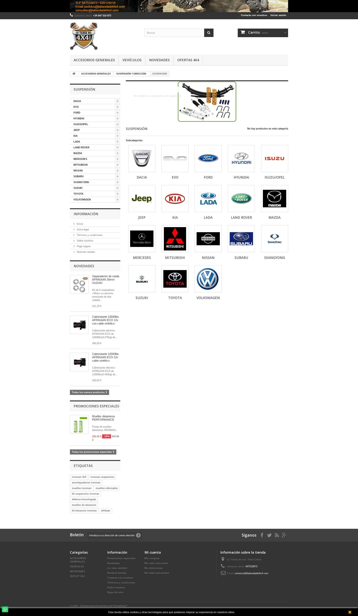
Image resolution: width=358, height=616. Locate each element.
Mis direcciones (154, 568)
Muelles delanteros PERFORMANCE (103, 418)
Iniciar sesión (278, 15)
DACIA (77, 101)
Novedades (159, 60)
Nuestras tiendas (85, 251)
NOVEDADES (77, 571)
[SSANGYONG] (274, 238)
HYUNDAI (78, 118)
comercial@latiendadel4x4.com (251, 573)
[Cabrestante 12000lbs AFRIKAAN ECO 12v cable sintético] (79, 362)
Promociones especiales (96, 406)
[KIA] (175, 198)
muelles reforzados (107, 488)
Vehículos (132, 60)
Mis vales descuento (156, 563)
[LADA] (208, 198)
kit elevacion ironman (84, 510)
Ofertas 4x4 (188, 60)
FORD (76, 112)
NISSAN (78, 170)
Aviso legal (82, 229)
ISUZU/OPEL (80, 124)
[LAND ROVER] (241, 198)
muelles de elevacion (84, 505)
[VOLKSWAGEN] (208, 278)
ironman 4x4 (79, 477)
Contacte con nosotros (254, 15)
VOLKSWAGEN (82, 199)
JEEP (76, 130)
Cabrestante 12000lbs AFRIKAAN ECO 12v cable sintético (105, 357)
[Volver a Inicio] (73, 74)
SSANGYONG (81, 182)
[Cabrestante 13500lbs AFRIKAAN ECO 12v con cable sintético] (79, 324)
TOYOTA (78, 193)
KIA (75, 135)
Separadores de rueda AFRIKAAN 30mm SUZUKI (105, 279)
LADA (76, 141)
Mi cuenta (153, 552)
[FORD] (208, 158)
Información (86, 214)
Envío (79, 223)
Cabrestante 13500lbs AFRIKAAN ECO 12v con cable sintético (105, 320)
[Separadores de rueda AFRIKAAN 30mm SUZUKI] (79, 284)
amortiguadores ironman (86, 482)
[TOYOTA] (175, 278)
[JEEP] (141, 198)
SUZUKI (77, 188)
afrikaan (105, 510)
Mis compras (152, 558)
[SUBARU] (241, 238)
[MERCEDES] (141, 238)
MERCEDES (80, 159)
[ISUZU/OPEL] (274, 158)
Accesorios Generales (94, 60)
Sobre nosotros (84, 240)
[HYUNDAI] (241, 158)
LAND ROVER (81, 147)
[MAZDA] (274, 198)
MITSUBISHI (80, 164)
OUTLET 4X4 (77, 576)
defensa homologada (84, 499)
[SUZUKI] (141, 278)
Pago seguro (83, 246)
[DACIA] (141, 158)
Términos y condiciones (89, 235)
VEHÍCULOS (77, 566)
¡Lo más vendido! (117, 568)
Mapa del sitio (115, 592)
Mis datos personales (157, 573)
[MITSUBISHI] (175, 238)
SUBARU (78, 176)
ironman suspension (102, 477)
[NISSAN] (208, 238)
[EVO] (175, 158)
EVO (76, 107)
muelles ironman (81, 488)
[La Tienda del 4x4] (104, 36)
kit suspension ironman (85, 493)
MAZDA (77, 153)
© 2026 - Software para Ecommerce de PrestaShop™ (99, 605)
